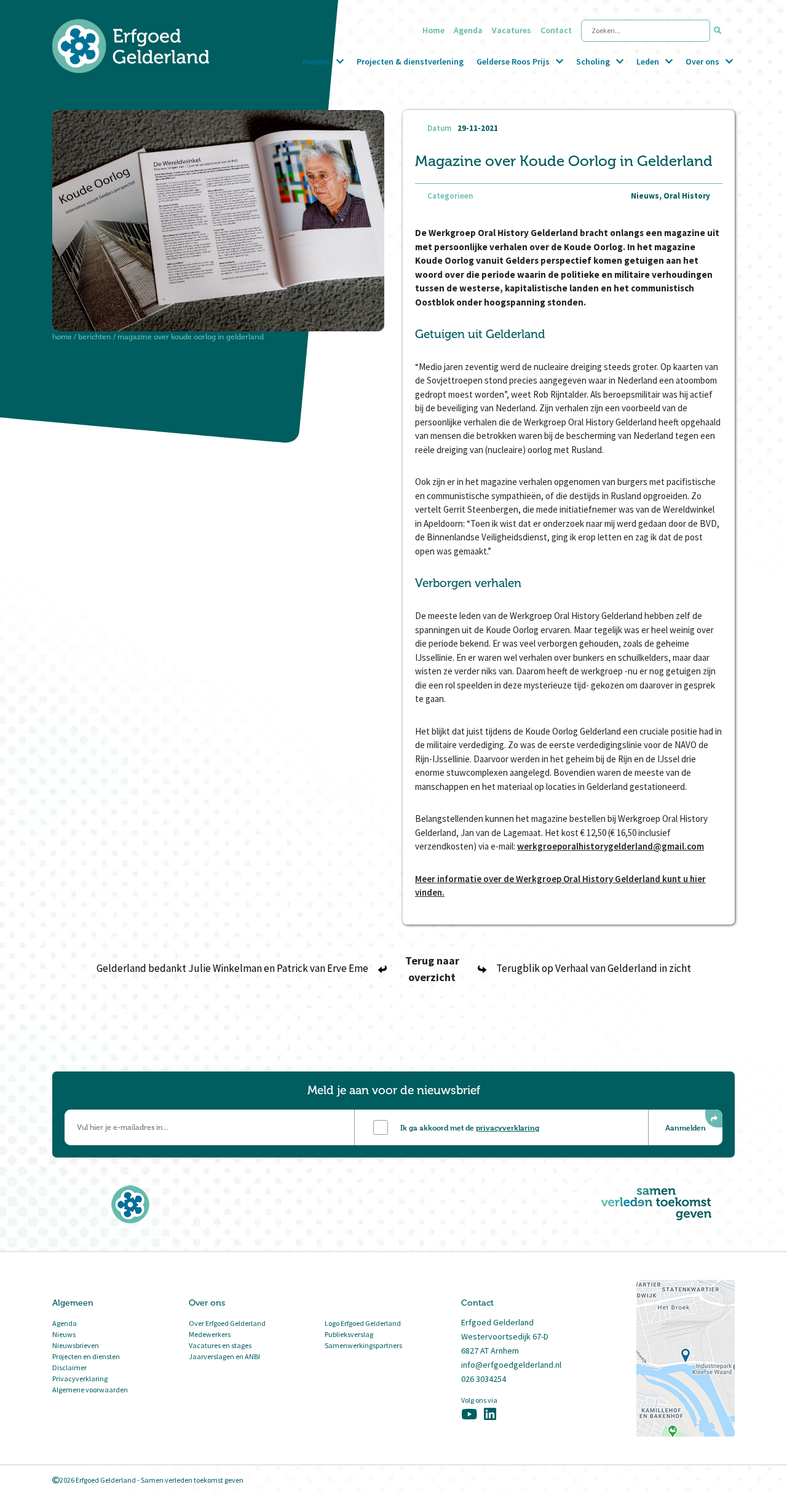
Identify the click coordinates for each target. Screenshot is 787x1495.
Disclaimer (69, 1367)
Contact (556, 30)
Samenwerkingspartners (363, 1345)
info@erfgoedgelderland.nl (511, 1364)
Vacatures (511, 30)
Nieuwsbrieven (75, 1345)
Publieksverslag (349, 1334)
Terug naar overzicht (432, 968)
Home (433, 30)
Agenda (468, 30)
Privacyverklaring (80, 1378)
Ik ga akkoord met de (469, 1127)
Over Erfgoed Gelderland (227, 1323)
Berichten (94, 337)
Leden (647, 61)
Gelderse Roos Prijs (513, 61)
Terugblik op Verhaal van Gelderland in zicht (593, 968)
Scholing (593, 61)
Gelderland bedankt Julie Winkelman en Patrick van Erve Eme (232, 968)
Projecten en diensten (86, 1356)
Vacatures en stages (220, 1345)
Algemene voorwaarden (90, 1389)
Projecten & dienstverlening (410, 61)
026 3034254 (483, 1378)
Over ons (702, 61)
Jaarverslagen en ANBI (224, 1356)
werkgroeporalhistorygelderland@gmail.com (610, 846)
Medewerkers (210, 1334)
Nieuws (316, 61)
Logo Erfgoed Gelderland (363, 1323)
